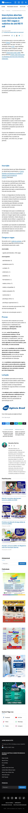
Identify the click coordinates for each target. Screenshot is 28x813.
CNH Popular (5, 777)
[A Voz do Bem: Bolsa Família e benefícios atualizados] (6, 2)
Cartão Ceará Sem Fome (8, 767)
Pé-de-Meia (5, 762)
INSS (3, 765)
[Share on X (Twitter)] (14, 35)
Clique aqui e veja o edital (13, 52)
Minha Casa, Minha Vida (8, 772)
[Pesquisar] (26, 2)
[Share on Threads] (17, 35)
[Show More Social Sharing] (22, 35)
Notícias (22, 6)
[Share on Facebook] (12, 35)
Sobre (3, 6)
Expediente (18, 802)
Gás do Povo (5, 760)
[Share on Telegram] (19, 35)
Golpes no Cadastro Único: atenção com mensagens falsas (20, 433)
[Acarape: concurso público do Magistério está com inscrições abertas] (14, 535)
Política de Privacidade (20, 804)
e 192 (13, 46)
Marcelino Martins (13, 443)
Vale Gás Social (5, 774)
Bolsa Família (5, 758)
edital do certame (16, 241)
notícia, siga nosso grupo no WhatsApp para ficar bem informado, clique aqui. (13, 56)
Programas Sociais (7, 804)
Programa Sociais (12, 6)
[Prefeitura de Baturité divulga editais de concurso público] (14, 512)
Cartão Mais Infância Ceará (8, 770)
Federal (8, 42)
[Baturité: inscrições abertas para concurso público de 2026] (14, 488)
